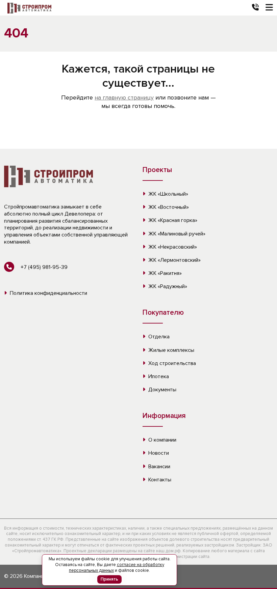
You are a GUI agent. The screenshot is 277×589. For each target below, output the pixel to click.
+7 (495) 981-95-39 (43, 267)
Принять (109, 579)
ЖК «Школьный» (167, 194)
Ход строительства (171, 363)
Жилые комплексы (170, 350)
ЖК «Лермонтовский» (174, 260)
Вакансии (158, 466)
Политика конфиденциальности (47, 293)
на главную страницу (124, 97)
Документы (161, 389)
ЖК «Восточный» (168, 207)
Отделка (158, 336)
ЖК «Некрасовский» (172, 247)
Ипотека (158, 376)
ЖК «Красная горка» (172, 220)
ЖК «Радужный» (167, 286)
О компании (161, 440)
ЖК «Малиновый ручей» (176, 233)
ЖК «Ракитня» (164, 273)
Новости (158, 453)
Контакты (159, 479)
